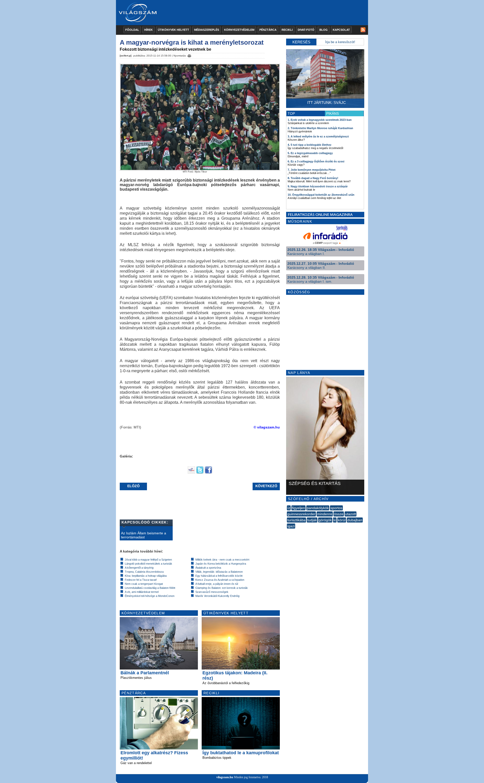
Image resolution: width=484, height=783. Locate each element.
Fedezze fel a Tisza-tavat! (141, 579)
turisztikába (296, 520)
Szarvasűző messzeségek (211, 591)
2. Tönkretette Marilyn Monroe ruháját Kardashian (320, 128)
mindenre (324, 514)
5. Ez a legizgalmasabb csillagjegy (310, 153)
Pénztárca (268, 29)
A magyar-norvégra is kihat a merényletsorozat (192, 42)
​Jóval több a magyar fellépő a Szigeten (148, 559)
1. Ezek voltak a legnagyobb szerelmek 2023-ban (320, 119)
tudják (312, 520)
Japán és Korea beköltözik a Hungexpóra (220, 563)
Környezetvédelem (239, 29)
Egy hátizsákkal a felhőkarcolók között (219, 575)
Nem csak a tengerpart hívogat (144, 583)
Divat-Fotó (306, 29)
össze (338, 514)
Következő (266, 486)
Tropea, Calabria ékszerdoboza (144, 571)
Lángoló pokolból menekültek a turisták (148, 563)
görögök (325, 520)
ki (335, 520)
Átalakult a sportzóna (208, 567)
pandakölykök (318, 508)
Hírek (148, 29)
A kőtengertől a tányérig (139, 567)
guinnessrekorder (301, 514)
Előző (133, 486)
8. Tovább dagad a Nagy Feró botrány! (313, 178)
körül (342, 520)
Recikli (287, 29)
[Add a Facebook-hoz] (208, 473)
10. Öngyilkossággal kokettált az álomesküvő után (321, 194)
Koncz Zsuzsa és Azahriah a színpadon (219, 579)
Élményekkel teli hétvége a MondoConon (149, 595)
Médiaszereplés (206, 29)
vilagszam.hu (224, 777)
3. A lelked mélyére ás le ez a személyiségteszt (318, 136)
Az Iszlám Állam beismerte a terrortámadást (143, 535)
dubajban (354, 520)
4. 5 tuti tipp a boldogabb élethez (309, 144)
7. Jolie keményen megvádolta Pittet (312, 169)
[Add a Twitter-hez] (200, 473)
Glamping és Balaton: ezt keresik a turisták (221, 587)
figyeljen (298, 508)
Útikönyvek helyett (173, 29)
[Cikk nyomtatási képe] (189, 55)
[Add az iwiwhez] (191, 473)
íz (288, 508)
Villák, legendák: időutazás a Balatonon (219, 571)
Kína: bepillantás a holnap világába (146, 575)
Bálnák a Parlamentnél (144, 672)
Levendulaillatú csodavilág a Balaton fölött (150, 587)
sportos (336, 508)
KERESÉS (301, 42)
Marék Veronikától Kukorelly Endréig (217, 595)
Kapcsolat (341, 29)
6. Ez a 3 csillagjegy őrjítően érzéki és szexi (316, 161)
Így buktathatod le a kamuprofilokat (240, 752)
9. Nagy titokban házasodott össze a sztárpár (318, 186)
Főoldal (132, 29)
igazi (291, 526)
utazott (350, 514)
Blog (323, 29)
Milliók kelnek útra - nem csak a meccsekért (222, 559)
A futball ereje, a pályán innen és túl (216, 583)
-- (287, 532)
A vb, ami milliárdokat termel (142, 591)
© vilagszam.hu (267, 427)
